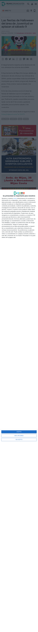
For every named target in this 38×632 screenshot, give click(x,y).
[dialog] (19, 411)
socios (15, 198)
